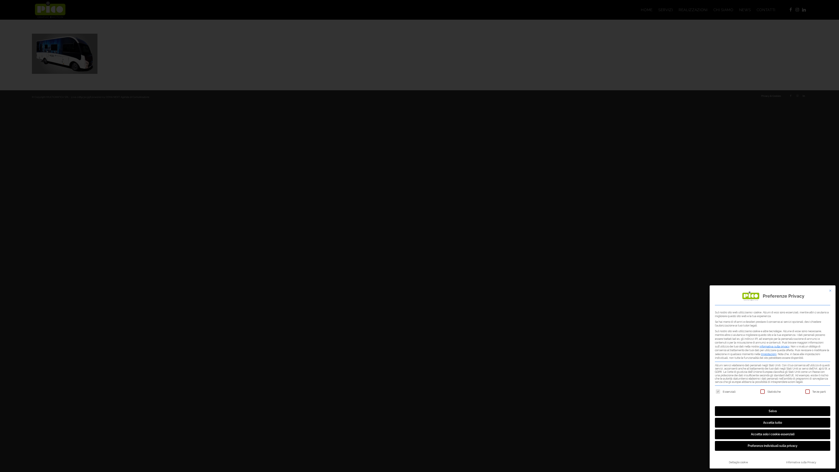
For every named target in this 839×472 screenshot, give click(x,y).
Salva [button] (773, 411)
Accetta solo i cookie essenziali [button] (772, 434)
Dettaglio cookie (738, 462)
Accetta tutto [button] (772, 422)
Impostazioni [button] (769, 354)
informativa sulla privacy (774, 346)
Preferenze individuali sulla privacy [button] (772, 446)
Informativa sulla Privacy (801, 462)
